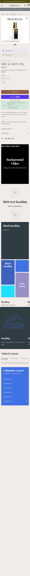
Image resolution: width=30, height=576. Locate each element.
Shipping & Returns (7, 129)
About (15, 9)
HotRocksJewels (15, 5)
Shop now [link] (6, 230)
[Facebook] (6, 138)
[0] (27, 5)
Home (2, 14)
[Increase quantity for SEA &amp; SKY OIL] (8, 86)
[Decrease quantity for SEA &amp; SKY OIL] (2, 86)
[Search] (25, 5)
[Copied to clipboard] (13, 138)
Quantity (3, 82)
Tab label (4, 358)
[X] (8, 138)
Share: (2, 138)
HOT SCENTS (13, 14)
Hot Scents (8, 9)
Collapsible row (7, 379)
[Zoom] (26, 18)
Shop (2, 9)
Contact (21, 9)
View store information (12, 107)
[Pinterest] (11, 138)
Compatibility (5, 133)
